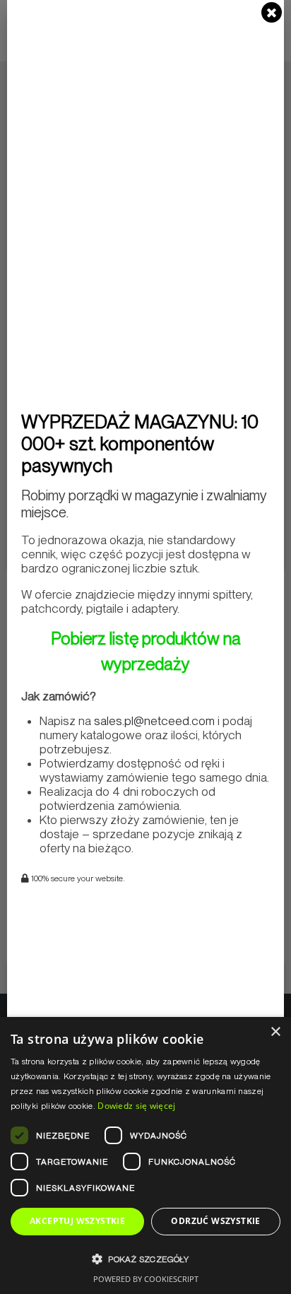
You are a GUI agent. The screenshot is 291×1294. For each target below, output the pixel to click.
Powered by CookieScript (145, 1279)
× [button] (275, 1032)
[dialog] (145, 1155)
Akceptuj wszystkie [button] (77, 1221)
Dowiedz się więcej (136, 1106)
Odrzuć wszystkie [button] (215, 1221)
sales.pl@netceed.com (154, 721)
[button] (145, 1259)
